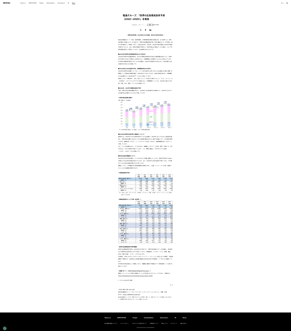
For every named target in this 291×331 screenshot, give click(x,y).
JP (281, 3)
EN (284, 3)
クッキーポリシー (124, 323)
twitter (141, 30)
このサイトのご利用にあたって (139, 323)
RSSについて (164, 323)
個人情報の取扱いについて (111, 323)
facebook (145, 30)
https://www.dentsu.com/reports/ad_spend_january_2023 (135, 276)
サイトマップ (174, 323)
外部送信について (154, 323)
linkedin (150, 30)
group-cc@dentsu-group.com (131, 294)
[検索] (287, 3)
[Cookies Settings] (5, 328)
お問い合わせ (183, 323)
